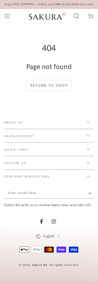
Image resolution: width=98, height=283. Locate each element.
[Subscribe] (90, 193)
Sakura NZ (39, 265)
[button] (76, 16)
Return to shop (49, 86)
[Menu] (7, 16)
